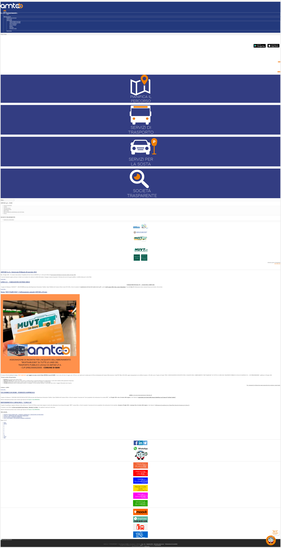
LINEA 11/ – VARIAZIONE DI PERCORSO (15, 282)
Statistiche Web (149, 544)
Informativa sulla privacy (159, 544)
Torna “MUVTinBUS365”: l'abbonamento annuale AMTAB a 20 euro (24, 292)
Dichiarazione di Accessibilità (171, 544)
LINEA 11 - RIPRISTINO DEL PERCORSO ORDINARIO (16, 415)
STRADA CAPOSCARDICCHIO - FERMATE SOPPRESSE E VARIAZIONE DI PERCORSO (23, 414)
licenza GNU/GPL (158, 545)
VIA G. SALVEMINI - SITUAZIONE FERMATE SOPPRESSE (17, 418)
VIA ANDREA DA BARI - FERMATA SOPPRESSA (18, 392)
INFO (279, 61)
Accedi (278, 71)
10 (4, 435)
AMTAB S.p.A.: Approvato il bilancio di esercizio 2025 (19, 272)
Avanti (5, 436)
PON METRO (277, 263)
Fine (4, 437)
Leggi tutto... (3, 279)
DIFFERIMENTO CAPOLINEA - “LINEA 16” (16, 402)
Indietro (5, 423)
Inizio (5, 422)
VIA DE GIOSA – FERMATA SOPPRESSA (13, 417)
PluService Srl (147, 546)
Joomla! (141, 545)
